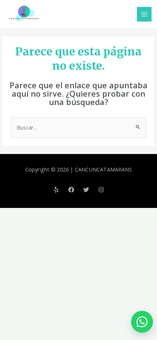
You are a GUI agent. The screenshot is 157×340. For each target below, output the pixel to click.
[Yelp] (56, 190)
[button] (141, 322)
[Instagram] (101, 190)
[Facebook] (71, 190)
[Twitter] (86, 190)
